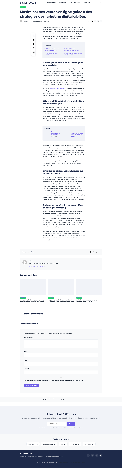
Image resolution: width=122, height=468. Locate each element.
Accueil (21, 399)
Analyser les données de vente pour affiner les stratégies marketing (73, 54)
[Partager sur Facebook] (33, 40)
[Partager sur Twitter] (33, 44)
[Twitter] (95, 21)
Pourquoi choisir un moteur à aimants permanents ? (56, 133)
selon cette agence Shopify (58, 88)
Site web (33, 266)
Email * (26, 360)
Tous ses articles (42, 266)
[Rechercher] (100, 2)
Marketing (77, 2)
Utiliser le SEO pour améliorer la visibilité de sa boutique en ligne (72, 49)
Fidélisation (62, 2)
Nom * (26, 351)
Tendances (86, 2)
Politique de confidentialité (74, 462)
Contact (83, 462)
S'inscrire (71, 423)
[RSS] (96, 455)
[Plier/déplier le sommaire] (82, 45)
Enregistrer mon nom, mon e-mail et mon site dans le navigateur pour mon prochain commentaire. (53, 380)
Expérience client (51, 2)
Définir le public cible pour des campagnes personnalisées (52, 49)
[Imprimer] (101, 21)
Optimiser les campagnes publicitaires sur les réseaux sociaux (52, 54)
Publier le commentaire (31, 385)
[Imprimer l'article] (33, 52)
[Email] (100, 455)
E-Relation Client (28, 3)
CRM (70, 2)
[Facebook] (92, 21)
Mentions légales (63, 462)
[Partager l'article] (33, 35)
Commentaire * (28, 337)
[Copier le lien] (98, 21)
